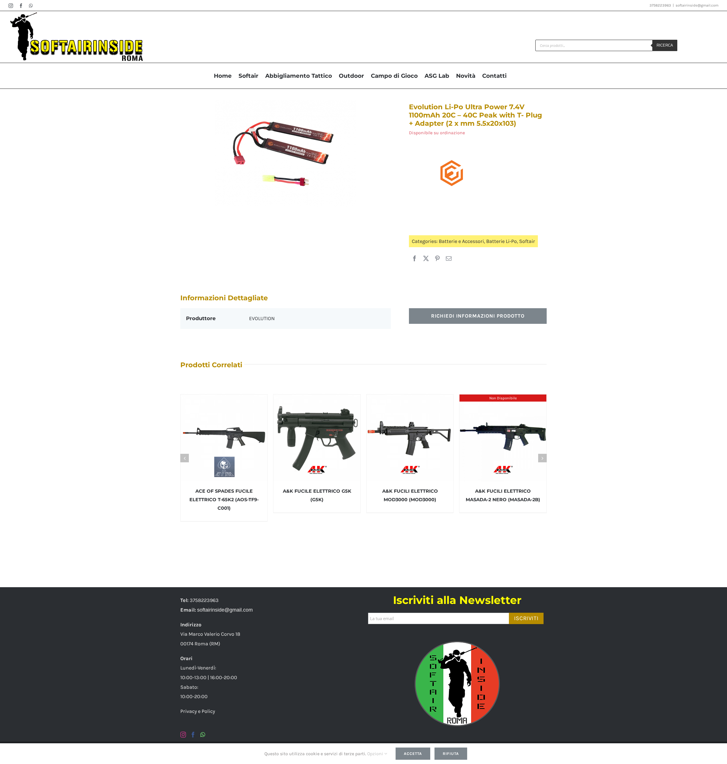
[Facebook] (414, 258)
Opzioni (375, 753)
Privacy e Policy (197, 711)
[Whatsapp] (202, 735)
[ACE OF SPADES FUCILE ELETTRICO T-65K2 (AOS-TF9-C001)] (224, 437)
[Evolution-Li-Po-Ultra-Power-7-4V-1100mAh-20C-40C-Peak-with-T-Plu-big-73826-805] (285, 153)
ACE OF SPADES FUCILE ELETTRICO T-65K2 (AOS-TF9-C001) (224, 499)
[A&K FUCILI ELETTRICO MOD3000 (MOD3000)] (410, 437)
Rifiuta (451, 753)
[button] (184, 458)
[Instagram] (183, 735)
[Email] (448, 258)
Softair (527, 241)
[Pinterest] (437, 258)
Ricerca (665, 45)
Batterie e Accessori (461, 241)
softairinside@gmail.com (697, 5)
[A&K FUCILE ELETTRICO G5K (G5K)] (316, 437)
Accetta (413, 753)
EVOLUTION (262, 318)
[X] (426, 258)
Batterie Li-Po (501, 241)
